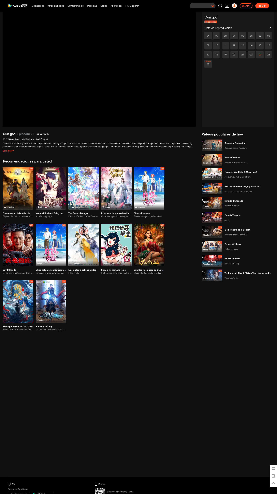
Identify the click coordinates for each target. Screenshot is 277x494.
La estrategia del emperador (82, 269)
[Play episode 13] (242, 45)
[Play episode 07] (260, 35)
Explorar (134, 5)
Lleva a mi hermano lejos (113, 269)
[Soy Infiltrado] (18, 245)
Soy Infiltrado (9, 269)
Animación (116, 5)
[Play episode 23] (260, 54)
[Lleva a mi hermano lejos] (116, 245)
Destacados (38, 5)
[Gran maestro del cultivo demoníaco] (18, 188)
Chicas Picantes (142, 213)
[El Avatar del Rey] (51, 301)
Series (103, 5)
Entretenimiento (76, 5)
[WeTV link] (17, 5)
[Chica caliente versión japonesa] (51, 245)
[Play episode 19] (225, 54)
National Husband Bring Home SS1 (53, 213)
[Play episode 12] (234, 45)
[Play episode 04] (234, 35)
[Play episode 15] (260, 45)
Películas (92, 5)
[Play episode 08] (268, 35)
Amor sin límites (56, 5)
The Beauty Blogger (78, 213)
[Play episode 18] (216, 54)
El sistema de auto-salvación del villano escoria (124, 213)
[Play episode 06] (251, 35)
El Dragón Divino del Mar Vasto (18, 326)
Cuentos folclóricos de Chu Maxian (151, 269)
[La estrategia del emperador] (83, 245)
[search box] (212, 6)
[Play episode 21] (242, 54)
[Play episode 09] (208, 45)
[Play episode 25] (208, 64)
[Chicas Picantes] (149, 188)
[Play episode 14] (251, 45)
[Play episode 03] (225, 35)
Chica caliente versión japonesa (51, 269)
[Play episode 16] (268, 45)
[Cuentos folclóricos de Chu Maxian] (149, 245)
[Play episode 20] (234, 54)
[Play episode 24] (268, 54)
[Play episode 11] (225, 45)
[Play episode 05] (242, 35)
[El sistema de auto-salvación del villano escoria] (116, 188)
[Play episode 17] (208, 54)
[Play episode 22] (251, 54)
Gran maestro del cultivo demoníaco (21, 213)
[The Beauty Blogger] (83, 188)
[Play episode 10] (216, 45)
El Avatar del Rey (44, 326)
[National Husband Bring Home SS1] (51, 188)
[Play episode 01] (208, 35)
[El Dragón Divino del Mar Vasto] (18, 301)
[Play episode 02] (216, 35)
